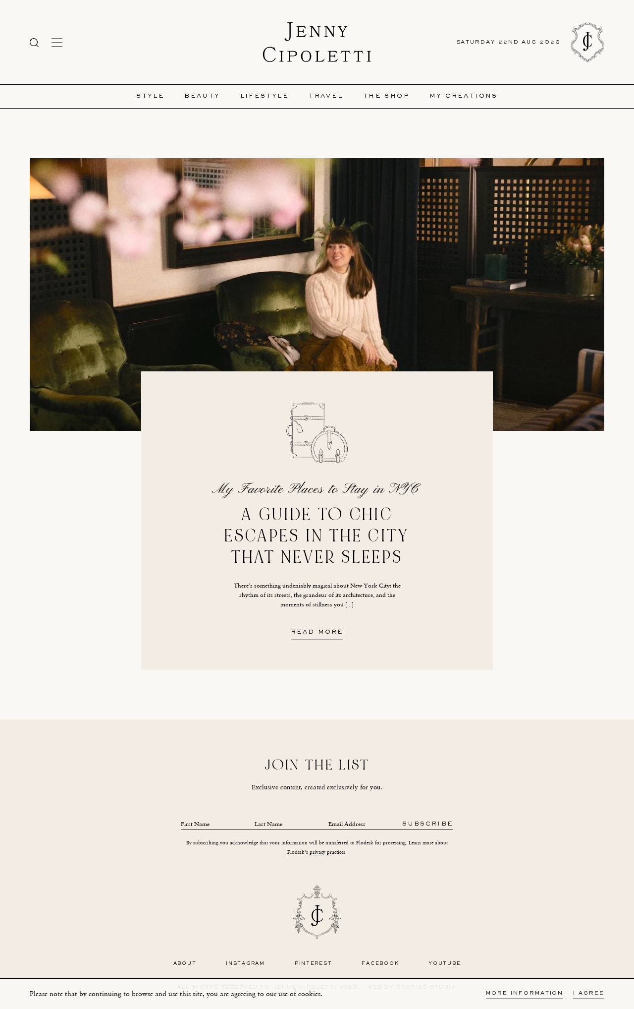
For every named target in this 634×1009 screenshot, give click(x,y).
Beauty (202, 96)
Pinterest (313, 963)
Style (150, 96)
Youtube (444, 963)
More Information (524, 993)
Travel (326, 96)
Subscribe (427, 824)
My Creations (463, 96)
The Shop (386, 96)
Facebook (380, 963)
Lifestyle (264, 96)
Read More (317, 632)
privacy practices (327, 852)
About (185, 963)
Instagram (245, 963)
